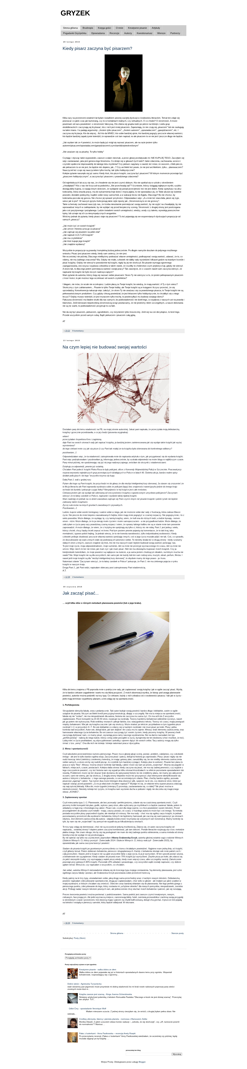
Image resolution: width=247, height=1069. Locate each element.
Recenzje (114, 33)
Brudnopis (88, 28)
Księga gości (104, 28)
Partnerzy (175, 33)
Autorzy (128, 33)
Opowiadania (98, 33)
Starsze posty (177, 933)
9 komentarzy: (78, 331)
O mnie (119, 28)
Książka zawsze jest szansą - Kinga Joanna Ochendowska (105, 994)
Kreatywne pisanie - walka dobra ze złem (97, 969)
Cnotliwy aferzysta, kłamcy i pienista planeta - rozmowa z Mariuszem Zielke (113, 1019)
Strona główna (70, 28)
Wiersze (161, 33)
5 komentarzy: (78, 923)
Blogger (142, 1062)
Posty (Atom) (79, 938)
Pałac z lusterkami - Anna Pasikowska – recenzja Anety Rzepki (107, 1033)
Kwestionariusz (144, 33)
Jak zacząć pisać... (81, 593)
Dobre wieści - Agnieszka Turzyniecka (84, 984)
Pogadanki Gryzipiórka (74, 33)
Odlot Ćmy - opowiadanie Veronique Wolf (87, 1008)
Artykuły (156, 28)
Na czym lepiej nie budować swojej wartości (105, 347)
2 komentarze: (78, 577)
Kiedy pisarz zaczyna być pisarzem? (97, 48)
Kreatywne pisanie (137, 28)
